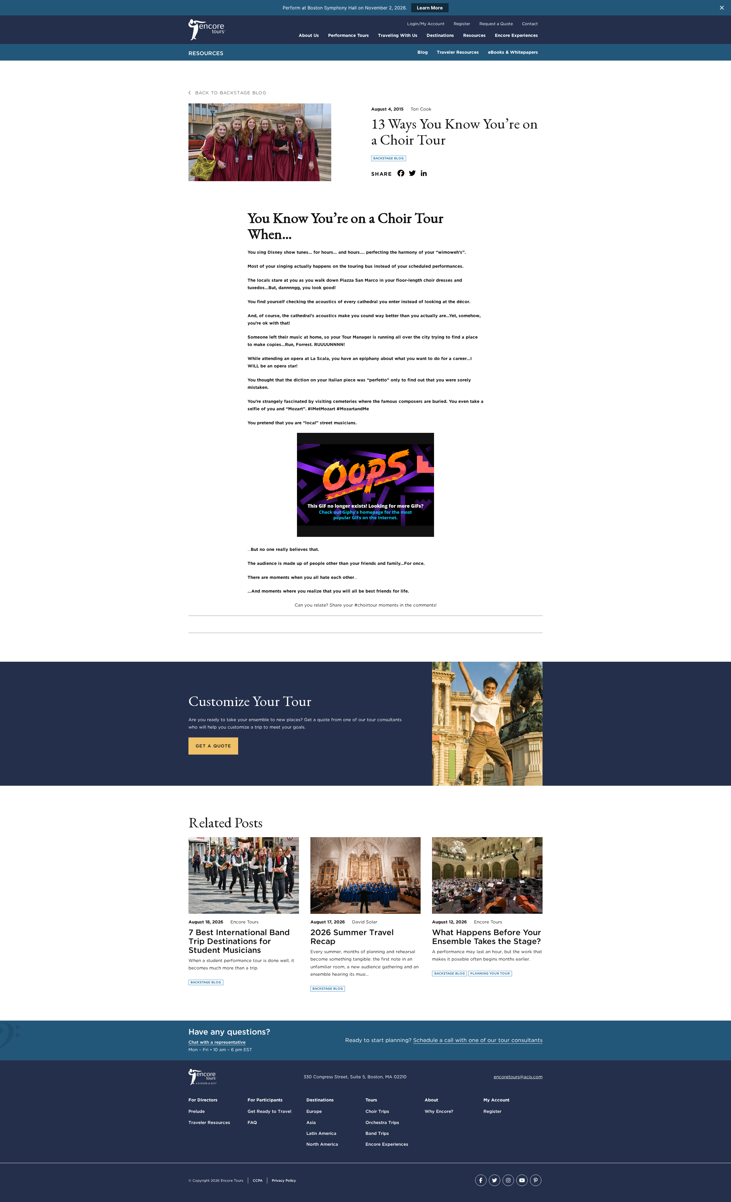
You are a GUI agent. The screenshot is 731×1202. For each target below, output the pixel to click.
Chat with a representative (217, 1042)
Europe (314, 1111)
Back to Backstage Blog (229, 92)
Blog (422, 52)
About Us (309, 35)
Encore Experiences (516, 35)
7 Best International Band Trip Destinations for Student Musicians (239, 941)
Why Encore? (439, 1111)
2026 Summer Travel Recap (352, 936)
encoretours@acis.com (518, 1076)
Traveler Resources (458, 52)
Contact (530, 23)
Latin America (321, 1133)
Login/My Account (426, 23)
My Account (496, 1100)
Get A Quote (213, 746)
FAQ (252, 1122)
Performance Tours (348, 35)
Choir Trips (377, 1111)
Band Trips (377, 1133)
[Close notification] (721, 7)
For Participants (265, 1100)
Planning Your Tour (490, 973)
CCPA (257, 1180)
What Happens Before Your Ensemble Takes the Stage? (486, 936)
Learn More (430, 8)
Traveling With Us (397, 35)
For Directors (203, 1100)
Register (462, 23)
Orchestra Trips (382, 1122)
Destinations (440, 35)
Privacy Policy (284, 1180)
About (431, 1100)
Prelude (196, 1111)
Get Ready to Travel (269, 1111)
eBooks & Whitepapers (513, 52)
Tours (371, 1100)
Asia (311, 1122)
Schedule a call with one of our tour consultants (478, 1040)
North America (322, 1144)
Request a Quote (496, 23)
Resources (474, 35)
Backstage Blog (388, 158)
